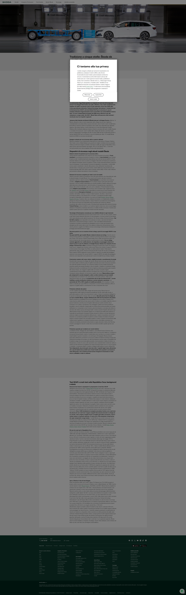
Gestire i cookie (93, 99)
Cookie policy (89, 86)
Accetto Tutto (98, 94)
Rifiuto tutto (87, 94)
